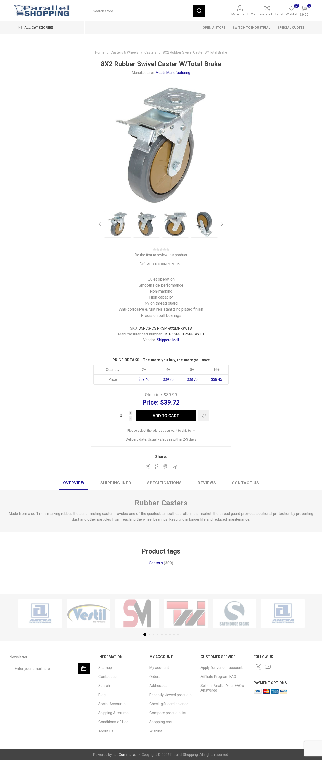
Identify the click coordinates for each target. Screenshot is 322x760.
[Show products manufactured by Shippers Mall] (137, 613)
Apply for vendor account (221, 667)
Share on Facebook (156, 466)
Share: (161, 456)
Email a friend (174, 466)
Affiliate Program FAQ (218, 676)
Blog (102, 695)
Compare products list (267, 14)
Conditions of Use (113, 722)
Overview (74, 483)
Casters (156, 563)
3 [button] (153, 634)
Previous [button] (100, 224)
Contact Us (245, 483)
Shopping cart (160, 722)
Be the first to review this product (161, 255)
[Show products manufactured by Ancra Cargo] (40, 613)
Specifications (164, 483)
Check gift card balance (168, 704)
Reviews (207, 483)
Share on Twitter (147, 466)
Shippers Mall (168, 340)
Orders (154, 676)
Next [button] (221, 224)
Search (199, 11)
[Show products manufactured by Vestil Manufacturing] (88, 613)
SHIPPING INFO (115, 483)
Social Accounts (112, 704)
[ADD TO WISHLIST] (203, 415)
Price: (150, 402)
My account (239, 14)
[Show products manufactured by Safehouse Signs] (234, 613)
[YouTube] (268, 667)
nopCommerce (125, 755)
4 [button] (157, 634)
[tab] (73, 483)
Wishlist (155, 731)
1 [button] (144, 634)
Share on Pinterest (165, 466)
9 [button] (178, 634)
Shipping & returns (113, 713)
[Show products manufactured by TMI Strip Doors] (186, 613)
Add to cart (166, 415)
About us (105, 731)
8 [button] (174, 634)
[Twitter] (258, 667)
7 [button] (170, 634)
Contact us (107, 676)
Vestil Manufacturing (173, 72)
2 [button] (149, 634)
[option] (117, 224)
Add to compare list (164, 264)
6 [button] (166, 634)
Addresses (158, 685)
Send (84, 668)
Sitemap (105, 667)
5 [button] (162, 634)
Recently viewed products (170, 695)
